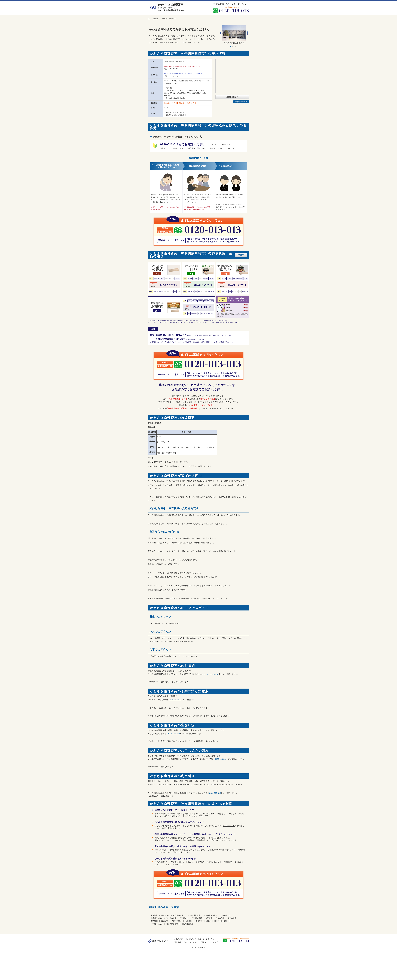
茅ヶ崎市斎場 (171, 918)
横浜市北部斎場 (187, 924)
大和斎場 (188, 921)
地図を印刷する (232, 97)
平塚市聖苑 (220, 918)
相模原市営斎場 (157, 918)
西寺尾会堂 (184, 918)
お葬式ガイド (191, 939)
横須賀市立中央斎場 (203, 921)
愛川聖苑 (154, 915)
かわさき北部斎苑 (193, 915)
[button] (248, 33)
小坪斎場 (224, 915)
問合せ (203, 942)
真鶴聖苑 (164, 921)
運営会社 (177, 942)
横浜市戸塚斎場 (157, 924)
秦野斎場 (209, 918)
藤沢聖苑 (154, 921)
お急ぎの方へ (179, 939)
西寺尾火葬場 (197, 918)
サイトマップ (213, 942)
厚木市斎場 (165, 915)
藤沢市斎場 (232, 918)
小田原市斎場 (178, 915)
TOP (149, 19)
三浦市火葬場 (177, 921)
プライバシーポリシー (191, 942)
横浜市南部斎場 (172, 924)
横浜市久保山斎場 (220, 921)
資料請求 (241, 255)
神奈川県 (155, 19)
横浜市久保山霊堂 (210, 915)
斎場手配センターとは (206, 939)
